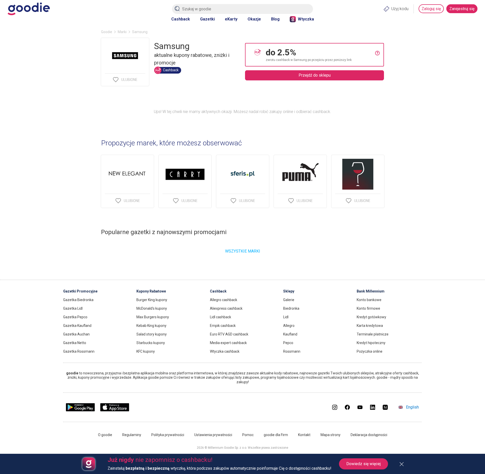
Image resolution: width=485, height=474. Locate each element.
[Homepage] (29, 9)
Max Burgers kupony (152, 317)
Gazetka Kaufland (77, 326)
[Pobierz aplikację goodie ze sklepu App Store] (115, 410)
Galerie (288, 300)
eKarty (231, 19)
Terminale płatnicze (373, 334)
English (412, 407)
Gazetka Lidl (73, 308)
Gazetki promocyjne (80, 291)
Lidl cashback (220, 317)
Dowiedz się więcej (363, 463)
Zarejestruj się (461, 8)
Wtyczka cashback (224, 351)
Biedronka (291, 308)
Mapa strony (331, 435)
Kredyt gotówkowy (371, 317)
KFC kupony (145, 351)
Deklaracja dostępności (369, 435)
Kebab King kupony (151, 326)
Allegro (289, 326)
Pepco (288, 343)
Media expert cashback (228, 343)
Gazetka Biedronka (78, 300)
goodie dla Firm (276, 435)
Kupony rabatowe (151, 291)
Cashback (180, 19)
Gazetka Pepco (75, 317)
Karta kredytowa (370, 326)
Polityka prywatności (167, 435)
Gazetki (207, 19)
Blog (275, 19)
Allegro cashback (223, 300)
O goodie (105, 435)
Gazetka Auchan (76, 334)
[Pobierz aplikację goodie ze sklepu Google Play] (80, 410)
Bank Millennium (370, 291)
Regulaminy (131, 435)
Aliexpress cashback (226, 308)
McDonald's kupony (151, 308)
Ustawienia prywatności (213, 435)
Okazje (254, 19)
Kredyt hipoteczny (371, 343)
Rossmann (291, 351)
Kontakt (304, 435)
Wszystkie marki (242, 251)
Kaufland (290, 334)
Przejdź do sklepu (315, 75)
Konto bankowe (369, 300)
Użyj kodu (399, 8)
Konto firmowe (368, 308)
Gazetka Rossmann (78, 351)
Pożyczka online (369, 351)
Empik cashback (223, 326)
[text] (320, 54)
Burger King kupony (151, 300)
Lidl (285, 317)
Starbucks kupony (150, 343)
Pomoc (248, 435)
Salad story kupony (151, 334)
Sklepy (288, 291)
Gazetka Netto (74, 343)
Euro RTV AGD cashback (229, 334)
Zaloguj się (431, 8)
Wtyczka (306, 19)
